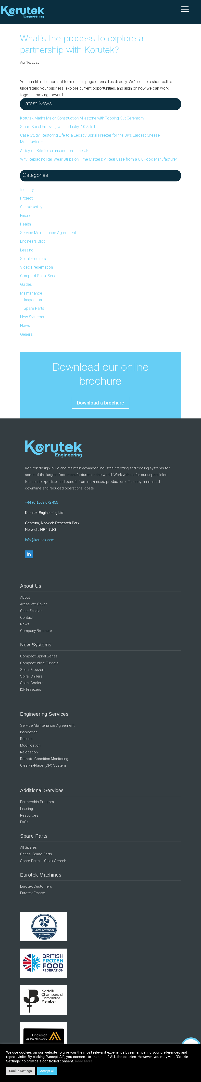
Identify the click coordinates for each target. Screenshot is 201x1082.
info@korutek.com (39, 540)
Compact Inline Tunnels (39, 663)
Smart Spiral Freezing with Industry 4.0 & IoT (58, 126)
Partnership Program (37, 802)
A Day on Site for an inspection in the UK (54, 150)
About (25, 597)
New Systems (32, 317)
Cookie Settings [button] (20, 1071)
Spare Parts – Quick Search (43, 861)
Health (25, 224)
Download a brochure (100, 403)
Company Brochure (36, 631)
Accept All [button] (47, 1071)
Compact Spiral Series (39, 275)
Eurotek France (32, 893)
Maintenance (31, 293)
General (26, 334)
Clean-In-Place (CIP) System (43, 765)
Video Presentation (36, 267)
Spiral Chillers (31, 676)
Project (26, 198)
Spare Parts (34, 308)
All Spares (28, 847)
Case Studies (31, 611)
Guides (26, 284)
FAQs (24, 822)
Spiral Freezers (33, 258)
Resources (29, 815)
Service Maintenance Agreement (48, 232)
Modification (30, 745)
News (25, 325)
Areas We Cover (33, 604)
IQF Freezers (30, 689)
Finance (27, 215)
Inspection (33, 299)
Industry (27, 189)
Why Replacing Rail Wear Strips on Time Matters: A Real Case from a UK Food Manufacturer (98, 159)
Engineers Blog (33, 241)
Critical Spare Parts (36, 854)
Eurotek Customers (36, 886)
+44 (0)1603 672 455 (41, 502)
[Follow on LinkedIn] (29, 554)
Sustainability (31, 207)
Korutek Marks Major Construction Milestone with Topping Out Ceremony (82, 118)
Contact (26, 617)
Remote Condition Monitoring (44, 759)
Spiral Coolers (31, 683)
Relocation (29, 752)
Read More (83, 1061)
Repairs (26, 739)
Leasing (26, 250)
